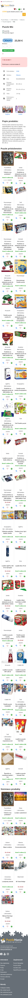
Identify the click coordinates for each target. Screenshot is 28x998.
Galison (8, 842)
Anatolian (20, 347)
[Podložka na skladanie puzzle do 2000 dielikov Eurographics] (16, 328)
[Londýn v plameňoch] (16, 823)
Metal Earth (21, 877)
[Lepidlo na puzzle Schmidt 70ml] (16, 784)
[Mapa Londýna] (3, 858)
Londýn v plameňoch (21, 812)
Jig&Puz (7, 384)
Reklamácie (3, 972)
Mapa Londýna (7, 847)
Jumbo (20, 167)
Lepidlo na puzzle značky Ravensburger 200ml (8, 636)
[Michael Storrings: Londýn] (3, 927)
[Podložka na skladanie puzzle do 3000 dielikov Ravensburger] (3, 220)
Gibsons (22, 19)
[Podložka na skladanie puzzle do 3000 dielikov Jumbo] (16, 183)
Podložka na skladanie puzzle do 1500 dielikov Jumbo (7, 602)
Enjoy (20, 808)
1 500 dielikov (7, 879)
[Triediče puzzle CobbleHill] (3, 715)
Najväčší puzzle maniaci (19, 970)
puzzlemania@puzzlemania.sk (8, 947)
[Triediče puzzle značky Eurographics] (16, 399)
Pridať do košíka (8, 50)
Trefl (20, 202)
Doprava (2, 965)
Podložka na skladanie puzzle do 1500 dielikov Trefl (20, 496)
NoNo (7, 453)
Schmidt (20, 239)
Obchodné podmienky (6, 974)
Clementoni (8, 877)
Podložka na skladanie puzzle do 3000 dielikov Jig (7, 390)
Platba (2, 967)
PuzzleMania (7, 167)
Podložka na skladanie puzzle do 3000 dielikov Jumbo (20, 174)
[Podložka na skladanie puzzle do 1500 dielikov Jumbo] (3, 611)
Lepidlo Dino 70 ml (20, 565)
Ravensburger (7, 202)
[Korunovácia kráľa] (16, 858)
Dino (20, 561)
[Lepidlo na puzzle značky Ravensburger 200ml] (3, 646)
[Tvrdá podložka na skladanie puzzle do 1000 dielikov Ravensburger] (3, 508)
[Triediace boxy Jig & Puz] (16, 542)
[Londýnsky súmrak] (3, 892)
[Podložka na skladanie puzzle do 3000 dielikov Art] (3, 291)
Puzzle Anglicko (7, 21)
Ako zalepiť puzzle (5, 990)
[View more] (7, 165)
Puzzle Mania (4, 19)
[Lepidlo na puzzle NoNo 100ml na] (3, 469)
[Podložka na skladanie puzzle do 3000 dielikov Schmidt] (16, 257)
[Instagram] (8, 954)
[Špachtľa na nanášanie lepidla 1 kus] (3, 785)
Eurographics (20, 310)
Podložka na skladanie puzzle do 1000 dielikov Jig (7, 425)
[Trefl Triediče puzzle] (16, 434)
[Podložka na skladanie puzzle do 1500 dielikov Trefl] (16, 506)
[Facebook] (1, 954)
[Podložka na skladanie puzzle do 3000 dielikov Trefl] (16, 218)
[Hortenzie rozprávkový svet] (3, 750)
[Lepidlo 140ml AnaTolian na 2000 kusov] (16, 611)
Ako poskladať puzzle (6, 994)
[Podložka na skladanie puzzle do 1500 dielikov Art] (3, 363)
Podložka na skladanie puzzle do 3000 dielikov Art (7, 282)
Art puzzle (7, 275)
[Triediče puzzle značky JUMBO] (16, 646)
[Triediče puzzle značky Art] (3, 326)
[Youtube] (5, 954)
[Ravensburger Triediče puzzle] (16, 291)
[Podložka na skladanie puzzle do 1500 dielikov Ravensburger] (3, 257)
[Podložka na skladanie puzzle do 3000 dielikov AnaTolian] (16, 365)
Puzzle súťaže (17, 965)
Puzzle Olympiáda (18, 963)
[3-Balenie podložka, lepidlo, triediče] (3, 542)
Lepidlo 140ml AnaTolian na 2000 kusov (20, 602)
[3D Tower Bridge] (16, 892)
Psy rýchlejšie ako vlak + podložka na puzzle (20, 706)
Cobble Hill (21, 665)
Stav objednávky (4, 963)
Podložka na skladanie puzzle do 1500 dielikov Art (7, 353)
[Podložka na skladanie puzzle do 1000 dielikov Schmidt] (16, 471)
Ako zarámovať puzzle (6, 992)
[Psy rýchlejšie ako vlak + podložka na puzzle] (16, 715)
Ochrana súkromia (5, 976)
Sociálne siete (17, 967)
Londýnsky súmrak (7, 881)
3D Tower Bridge (20, 881)
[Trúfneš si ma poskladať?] (3, 183)
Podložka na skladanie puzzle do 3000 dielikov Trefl (20, 209)
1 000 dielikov (7, 170)
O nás (2, 970)
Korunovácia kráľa (20, 847)
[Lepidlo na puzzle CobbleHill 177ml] (16, 681)
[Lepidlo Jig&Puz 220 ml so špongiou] (3, 576)
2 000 (17, 71)
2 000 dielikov (14, 19)
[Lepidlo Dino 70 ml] (16, 576)
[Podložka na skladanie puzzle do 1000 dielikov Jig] (3, 434)
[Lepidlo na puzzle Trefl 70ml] (16, 750)
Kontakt (2, 979)
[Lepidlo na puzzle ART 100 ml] (3, 681)
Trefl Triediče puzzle (20, 423)
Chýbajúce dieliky (5, 987)
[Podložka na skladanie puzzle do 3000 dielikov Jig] (3, 400)
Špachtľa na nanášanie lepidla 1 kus (7, 775)
